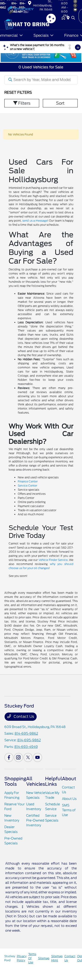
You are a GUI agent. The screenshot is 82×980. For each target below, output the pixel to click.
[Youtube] (37, 757)
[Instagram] (18, 757)
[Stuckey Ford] (27, 10)
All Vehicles (35, 781)
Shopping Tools (15, 781)
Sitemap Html (57, 958)
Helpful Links (53, 781)
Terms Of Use (32, 958)
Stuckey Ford (9, 958)
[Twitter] (28, 757)
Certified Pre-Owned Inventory (35, 820)
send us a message (34, 220)
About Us (69, 799)
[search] (73, 18)
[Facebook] (8, 757)
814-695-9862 (26, 733)
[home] (64, 18)
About (69, 778)
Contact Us (23, 716)
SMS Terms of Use (68, 810)
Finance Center (28, 481)
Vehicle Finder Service (53, 560)
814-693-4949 (26, 747)
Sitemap (43, 958)
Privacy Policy (21, 958)
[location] (29, 3)
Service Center (27, 485)
